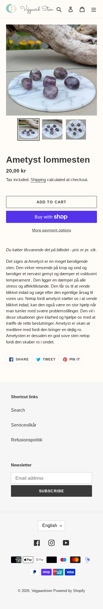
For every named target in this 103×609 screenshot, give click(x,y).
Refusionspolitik (26, 440)
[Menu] (93, 9)
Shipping (38, 179)
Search (18, 410)
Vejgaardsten (42, 591)
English (49, 525)
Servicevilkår (23, 425)
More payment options (51, 230)
